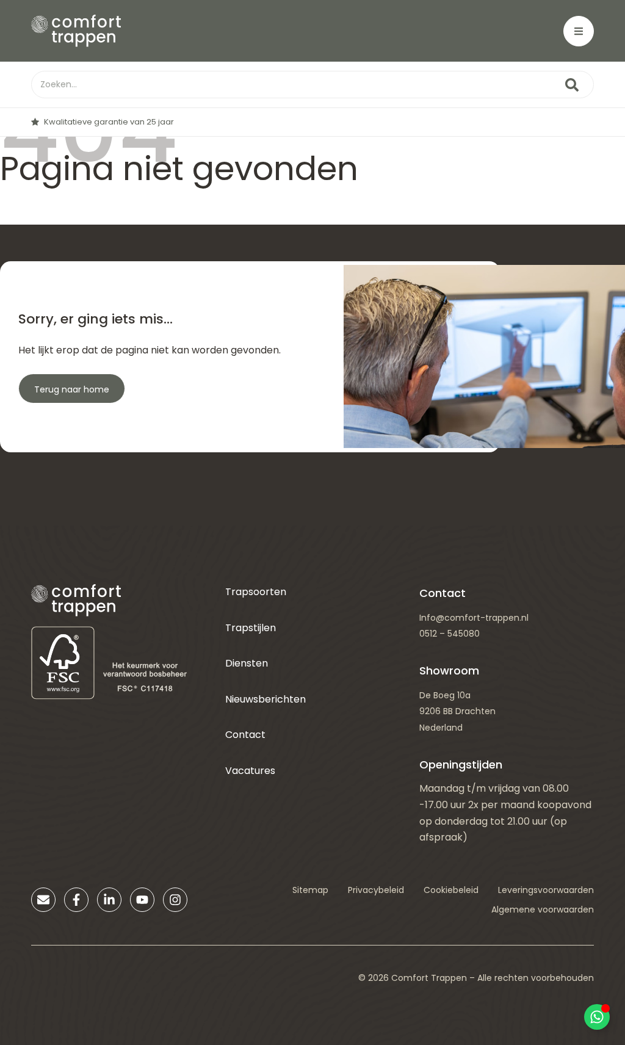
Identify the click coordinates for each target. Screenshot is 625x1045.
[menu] (578, 31)
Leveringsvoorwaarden (546, 890)
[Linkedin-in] (109, 900)
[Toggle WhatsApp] (597, 1017)
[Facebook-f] (76, 900)
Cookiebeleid (451, 890)
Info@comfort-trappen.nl (474, 618)
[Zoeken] (572, 84)
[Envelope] (43, 900)
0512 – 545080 (449, 633)
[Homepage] (76, 31)
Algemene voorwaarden (542, 909)
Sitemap (310, 890)
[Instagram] (175, 900)
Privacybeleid (376, 890)
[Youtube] (142, 900)
